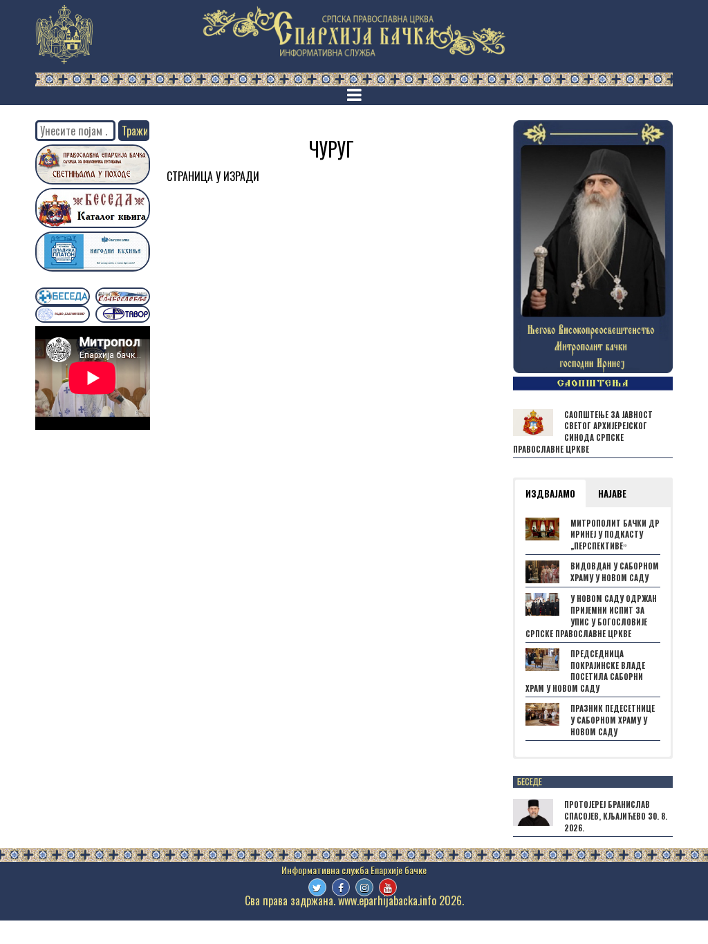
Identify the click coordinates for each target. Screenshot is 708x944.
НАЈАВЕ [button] (612, 493)
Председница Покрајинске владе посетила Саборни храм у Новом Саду (585, 671)
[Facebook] (341, 887)
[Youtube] (388, 887)
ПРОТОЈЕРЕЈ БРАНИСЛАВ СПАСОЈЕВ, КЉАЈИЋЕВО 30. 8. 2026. (615, 816)
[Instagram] (364, 887)
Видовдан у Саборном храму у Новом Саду (614, 571)
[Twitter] (317, 887)
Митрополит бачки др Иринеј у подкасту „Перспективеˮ (615, 535)
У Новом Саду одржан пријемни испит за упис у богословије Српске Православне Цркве (591, 616)
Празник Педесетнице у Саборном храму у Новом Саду (612, 720)
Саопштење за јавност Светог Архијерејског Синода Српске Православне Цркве (583, 432)
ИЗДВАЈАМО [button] (550, 493)
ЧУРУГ (331, 149)
